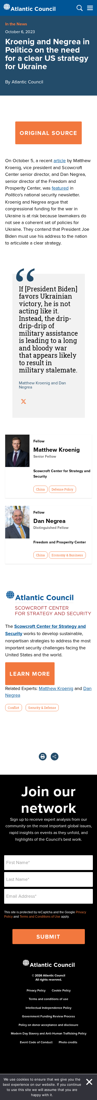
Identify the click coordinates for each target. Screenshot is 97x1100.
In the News (16, 24)
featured (60, 188)
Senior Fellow (44, 456)
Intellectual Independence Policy (48, 1007)
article (60, 160)
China (40, 489)
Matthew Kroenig (56, 449)
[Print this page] (43, 756)
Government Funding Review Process (48, 1016)
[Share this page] (54, 756)
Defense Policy (62, 489)
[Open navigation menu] (90, 8)
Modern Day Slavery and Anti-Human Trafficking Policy (48, 1033)
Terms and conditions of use (48, 999)
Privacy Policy (36, 990)
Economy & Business (67, 555)
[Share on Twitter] (23, 402)
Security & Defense (42, 708)
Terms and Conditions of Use (40, 916)
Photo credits (68, 1042)
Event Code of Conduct (36, 1042)
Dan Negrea (49, 520)
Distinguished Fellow (51, 527)
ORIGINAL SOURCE (48, 133)
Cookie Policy (61, 990)
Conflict (13, 708)
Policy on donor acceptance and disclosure (48, 1025)
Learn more (30, 674)
